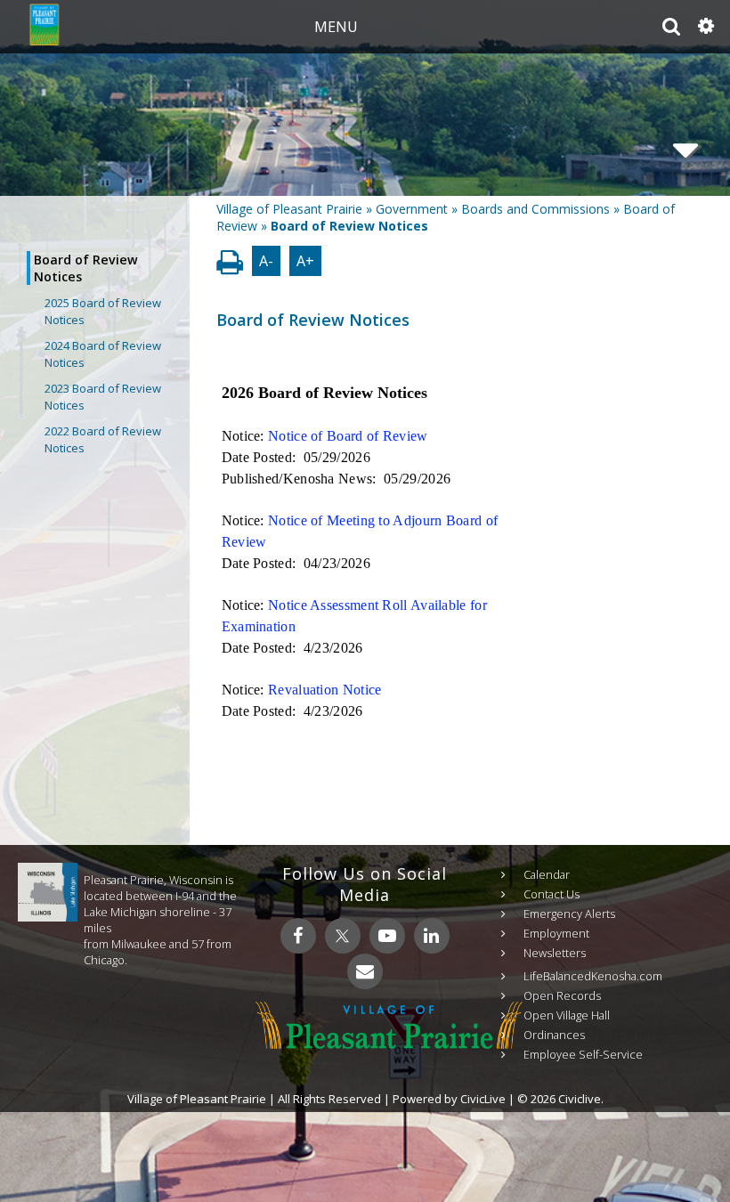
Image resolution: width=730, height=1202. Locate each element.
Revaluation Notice (324, 689)
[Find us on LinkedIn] (432, 936)
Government (412, 208)
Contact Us (551, 894)
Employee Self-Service (583, 1054)
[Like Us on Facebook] (298, 936)
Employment (556, 933)
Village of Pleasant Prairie (289, 208)
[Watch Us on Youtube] (387, 936)
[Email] (365, 971)
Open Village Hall (566, 1015)
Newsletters (554, 953)
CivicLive (483, 1099)
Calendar (546, 874)
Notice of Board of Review (348, 435)
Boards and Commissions (535, 208)
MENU (336, 27)
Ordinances (554, 1035)
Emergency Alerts (569, 914)
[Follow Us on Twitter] (343, 936)
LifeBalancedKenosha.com (592, 976)
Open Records (562, 995)
